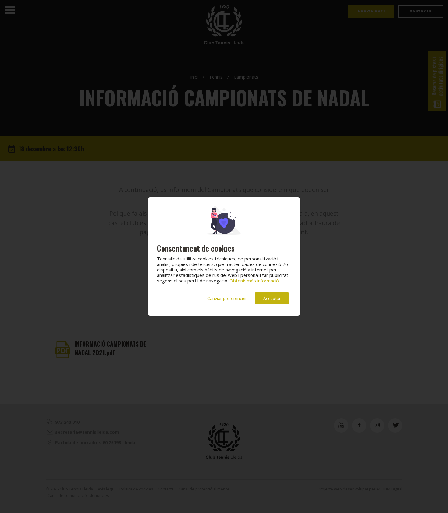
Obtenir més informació (254, 281)
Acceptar (272, 298)
